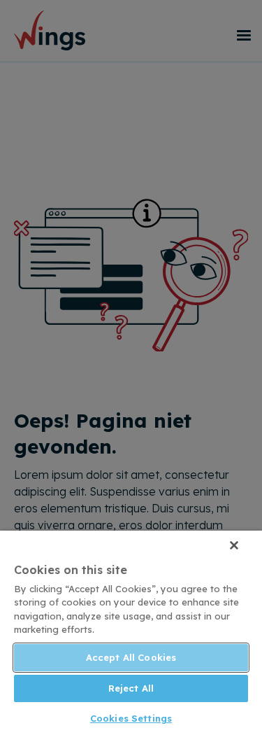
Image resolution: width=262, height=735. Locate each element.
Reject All (131, 688)
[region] (131, 633)
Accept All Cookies (131, 657)
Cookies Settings (131, 718)
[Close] (234, 545)
